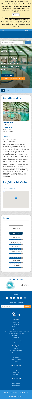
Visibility (16, 368)
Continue (15, 15)
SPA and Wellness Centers (16, 350)
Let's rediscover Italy (16, 339)
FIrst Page (16, 348)
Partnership (16, 374)
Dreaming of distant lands (16, 342)
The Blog (16, 361)
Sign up (27, 306)
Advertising (16, 372)
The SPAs (16, 320)
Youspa (16, 314)
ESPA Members (16, 326)
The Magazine (16, 346)
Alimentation (16, 357)
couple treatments (16, 329)
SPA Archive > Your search (11, 51)
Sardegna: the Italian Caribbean (16, 333)
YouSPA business (16, 365)
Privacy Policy (12, 396)
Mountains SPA (16, 337)
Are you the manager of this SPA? (14, 78)
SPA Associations (16, 385)
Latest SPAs (16, 322)
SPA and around (16, 352)
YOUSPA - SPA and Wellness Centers (5, 34)
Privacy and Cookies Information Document (16, 6)
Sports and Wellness (16, 359)
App (16, 370)
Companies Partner (16, 381)
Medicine (16, 355)
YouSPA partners (16, 378)
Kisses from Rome (16, 335)
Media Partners (16, 383)
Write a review (8, 75)
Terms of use (20, 396)
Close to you (16, 324)
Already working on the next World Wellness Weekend (16, 331)
